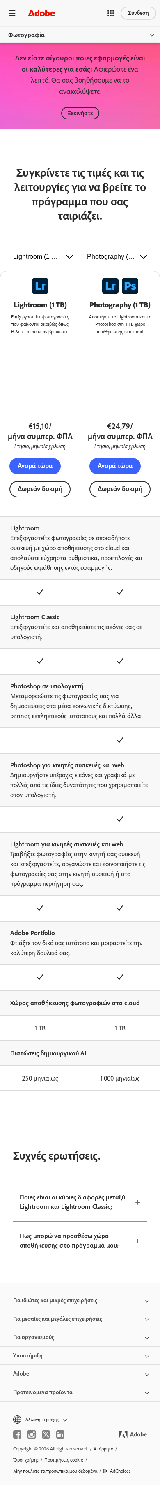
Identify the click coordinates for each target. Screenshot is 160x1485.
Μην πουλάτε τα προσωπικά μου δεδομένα (55, 1471)
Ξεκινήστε (80, 113)
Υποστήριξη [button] (28, 1355)
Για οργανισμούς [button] (33, 1337)
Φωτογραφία (26, 35)
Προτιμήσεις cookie (63, 1460)
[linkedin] (60, 1434)
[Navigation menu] (12, 13)
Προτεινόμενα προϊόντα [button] (43, 1392)
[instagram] (31, 1434)
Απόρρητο (103, 1449)
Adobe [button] (21, 1373)
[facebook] (17, 1434)
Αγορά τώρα (35, 466)
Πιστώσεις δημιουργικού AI (48, 1053)
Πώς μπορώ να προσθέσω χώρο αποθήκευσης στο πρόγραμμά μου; (69, 1240)
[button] (110, 13)
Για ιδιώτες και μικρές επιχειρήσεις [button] (55, 1300)
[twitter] (46, 1434)
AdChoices (120, 1471)
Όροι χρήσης (26, 1460)
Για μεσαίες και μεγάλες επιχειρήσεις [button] (57, 1318)
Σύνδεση (138, 12)
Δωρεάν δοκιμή (40, 489)
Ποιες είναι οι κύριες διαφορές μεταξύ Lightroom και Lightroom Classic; (72, 1202)
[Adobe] (41, 13)
